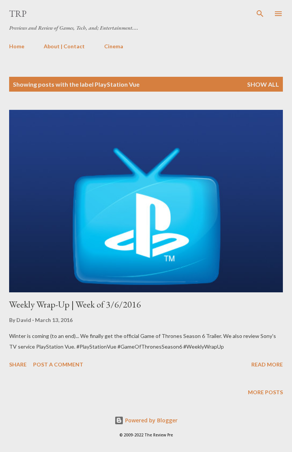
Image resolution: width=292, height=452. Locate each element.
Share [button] (18, 364)
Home (16, 46)
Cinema (113, 46)
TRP (18, 13)
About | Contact (64, 46)
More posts (265, 392)
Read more (267, 364)
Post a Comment (58, 364)
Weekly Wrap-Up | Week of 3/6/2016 (75, 304)
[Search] (260, 13)
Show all (263, 84)
